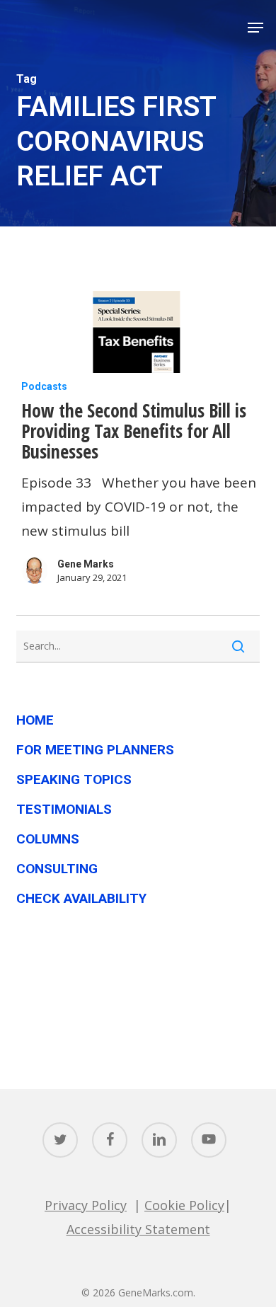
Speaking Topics (74, 779)
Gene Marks (85, 564)
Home (35, 720)
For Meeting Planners (95, 750)
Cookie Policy (184, 1205)
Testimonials (64, 809)
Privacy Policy (86, 1205)
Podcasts (44, 386)
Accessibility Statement (138, 1229)
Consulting (57, 868)
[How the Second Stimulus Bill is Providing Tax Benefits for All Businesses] (137, 328)
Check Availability (81, 898)
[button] (255, 28)
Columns (47, 839)
